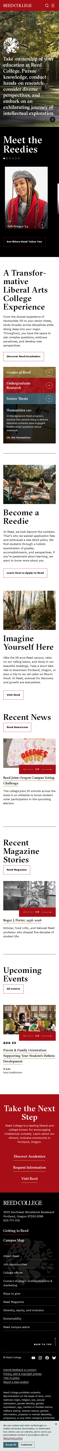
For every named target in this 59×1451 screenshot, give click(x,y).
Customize (26, 1445)
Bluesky (54, 1358)
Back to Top (43, 1345)
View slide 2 (7, 158)
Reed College (17, 5)
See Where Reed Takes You (24, 241)
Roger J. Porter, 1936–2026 (22, 920)
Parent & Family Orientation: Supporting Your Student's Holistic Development (29, 1055)
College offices (12, 1272)
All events (13, 989)
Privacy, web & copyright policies (22, 1374)
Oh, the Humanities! (18, 437)
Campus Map (13, 1240)
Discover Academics (29, 1156)
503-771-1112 (11, 1220)
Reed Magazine (17, 870)
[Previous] (28, 769)
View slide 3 (10, 158)
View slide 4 (13, 158)
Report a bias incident (16, 1382)
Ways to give (11, 1293)
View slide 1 (4, 158)
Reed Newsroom (17, 727)
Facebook (47, 1358)
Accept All (10, 1445)
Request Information (29, 1167)
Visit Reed (13, 695)
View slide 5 (16, 158)
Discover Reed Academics (23, 356)
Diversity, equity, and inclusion (23, 1310)
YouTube (33, 1358)
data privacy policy (12, 1438)
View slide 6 (19, 158)
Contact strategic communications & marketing (27, 1283)
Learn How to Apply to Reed (25, 573)
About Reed (11, 1256)
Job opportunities (15, 1264)
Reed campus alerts (16, 1327)
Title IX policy (11, 1378)
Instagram (40, 1358)
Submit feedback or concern (19, 1370)
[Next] (46, 769)
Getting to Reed (16, 1230)
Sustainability (12, 1318)
